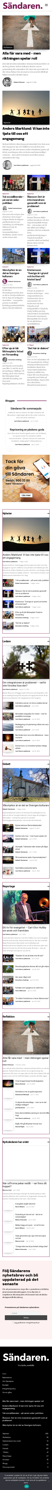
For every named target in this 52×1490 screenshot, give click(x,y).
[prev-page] (6, 450)
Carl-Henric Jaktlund (21, 165)
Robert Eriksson (19, 82)
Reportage (9, 886)
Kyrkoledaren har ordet (16, 1142)
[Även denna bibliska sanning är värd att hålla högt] (8, 1115)
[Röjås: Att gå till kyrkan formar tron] (8, 1126)
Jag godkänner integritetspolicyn (27, 1322)
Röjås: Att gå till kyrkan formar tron (28, 1124)
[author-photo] (7, 82)
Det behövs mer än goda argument (28, 1092)
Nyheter (7, 122)
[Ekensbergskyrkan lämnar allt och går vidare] (8, 969)
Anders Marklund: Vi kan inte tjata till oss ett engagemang (25, 134)
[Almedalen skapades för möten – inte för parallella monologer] (8, 716)
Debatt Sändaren (14, 281)
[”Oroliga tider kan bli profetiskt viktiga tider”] (8, 1249)
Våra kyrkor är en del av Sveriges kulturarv (11, 273)
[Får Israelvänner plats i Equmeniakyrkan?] (8, 860)
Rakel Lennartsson (15, 208)
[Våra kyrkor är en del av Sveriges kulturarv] (13, 256)
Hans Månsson (20, 991)
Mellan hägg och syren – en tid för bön (29, 1225)
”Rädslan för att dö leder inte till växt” (29, 956)
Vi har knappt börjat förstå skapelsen (29, 1081)
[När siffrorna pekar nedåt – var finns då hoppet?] (26, 1163)
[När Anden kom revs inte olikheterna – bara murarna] (8, 737)
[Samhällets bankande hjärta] (8, 870)
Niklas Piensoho (21, 1220)
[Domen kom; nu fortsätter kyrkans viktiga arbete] (8, 748)
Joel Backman (20, 1108)
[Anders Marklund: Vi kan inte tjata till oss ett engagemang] (26, 108)
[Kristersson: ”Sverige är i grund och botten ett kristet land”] (38, 256)
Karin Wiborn (20, 1207)
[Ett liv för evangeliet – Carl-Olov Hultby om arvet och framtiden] (26, 907)
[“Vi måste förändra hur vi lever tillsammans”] (8, 1001)
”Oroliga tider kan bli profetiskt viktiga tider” (31, 1246)
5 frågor (30, 345)
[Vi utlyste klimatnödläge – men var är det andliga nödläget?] (8, 1105)
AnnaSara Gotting (14, 360)
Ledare (7, 641)
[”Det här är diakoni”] (38, 334)
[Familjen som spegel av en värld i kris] (8, 990)
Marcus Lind (7, 1190)
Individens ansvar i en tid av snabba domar (31, 703)
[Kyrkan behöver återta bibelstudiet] (8, 828)
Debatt (5, 267)
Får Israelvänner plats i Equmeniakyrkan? (30, 857)
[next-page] (10, 450)
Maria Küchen (20, 1084)
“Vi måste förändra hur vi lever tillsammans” (32, 998)
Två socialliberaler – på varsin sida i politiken (13, 200)
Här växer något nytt (23, 977)
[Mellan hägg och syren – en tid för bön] (8, 1227)
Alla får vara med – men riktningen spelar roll (23, 1401)
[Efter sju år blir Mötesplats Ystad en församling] (13, 334)
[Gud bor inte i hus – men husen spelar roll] (8, 838)
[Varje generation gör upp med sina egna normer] (8, 1238)
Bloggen (10, 400)
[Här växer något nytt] (8, 979)
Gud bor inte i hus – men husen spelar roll (31, 836)
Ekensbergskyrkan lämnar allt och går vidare (32, 966)
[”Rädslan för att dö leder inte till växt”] (8, 958)
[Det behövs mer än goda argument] (8, 1094)
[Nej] (49, 1481)
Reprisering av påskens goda (27, 429)
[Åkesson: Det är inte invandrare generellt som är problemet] (38, 183)
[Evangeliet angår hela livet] (8, 1206)
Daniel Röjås (19, 1127)
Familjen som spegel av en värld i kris (29, 988)
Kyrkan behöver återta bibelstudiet (28, 825)
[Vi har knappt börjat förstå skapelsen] (8, 1083)
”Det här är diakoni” (38, 348)
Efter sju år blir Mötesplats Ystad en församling (12, 351)
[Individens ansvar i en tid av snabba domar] (8, 705)
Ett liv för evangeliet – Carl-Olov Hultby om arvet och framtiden (24, 929)
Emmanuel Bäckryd (22, 1094)
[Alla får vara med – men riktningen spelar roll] (26, 33)
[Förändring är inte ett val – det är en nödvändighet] (8, 1217)
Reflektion (8, 47)
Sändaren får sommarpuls (26, 408)
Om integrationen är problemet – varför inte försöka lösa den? (24, 684)
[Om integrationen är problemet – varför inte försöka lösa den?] (26, 662)
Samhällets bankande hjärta (26, 868)
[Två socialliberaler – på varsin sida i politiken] (13, 183)
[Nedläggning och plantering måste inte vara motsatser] (8, 727)
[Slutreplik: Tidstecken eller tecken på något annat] (8, 849)
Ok (27, 1486)
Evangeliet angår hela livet (25, 1204)
